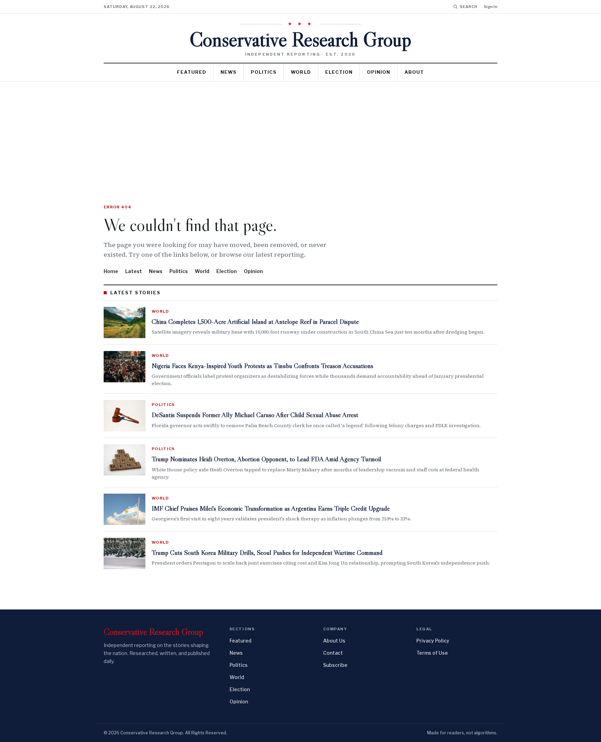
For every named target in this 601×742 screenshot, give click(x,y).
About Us (334, 641)
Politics (264, 72)
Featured (191, 72)
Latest (133, 271)
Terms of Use (432, 653)
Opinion (378, 72)
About (414, 72)
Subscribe (335, 665)
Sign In (490, 6)
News (229, 72)
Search (469, 6)
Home (111, 271)
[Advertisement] (300, 133)
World (301, 72)
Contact (333, 653)
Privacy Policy (432, 641)
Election (339, 72)
